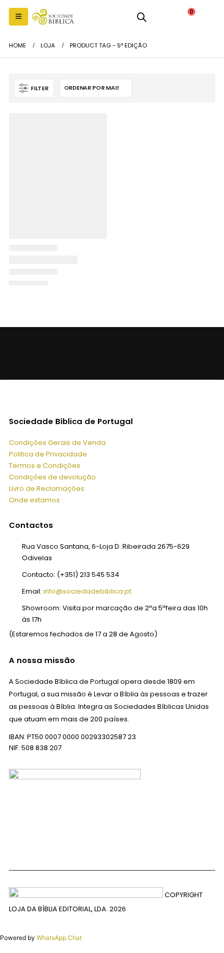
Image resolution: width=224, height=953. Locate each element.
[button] (18, 17)
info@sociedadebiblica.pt (87, 591)
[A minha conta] (162, 16)
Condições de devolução (52, 477)
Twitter (42, 353)
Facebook (19, 353)
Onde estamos (34, 500)
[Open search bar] (141, 17)
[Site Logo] (53, 17)
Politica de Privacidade (48, 454)
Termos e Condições (44, 466)
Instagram (88, 353)
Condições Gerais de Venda (57, 443)
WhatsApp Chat (59, 938)
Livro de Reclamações (46, 488)
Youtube (65, 353)
